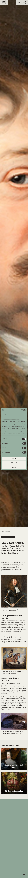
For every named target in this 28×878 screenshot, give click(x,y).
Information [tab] (14, 413)
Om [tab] (23, 413)
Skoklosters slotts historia (9, 529)
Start (2, 529)
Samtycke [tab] (5, 413)
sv (23, 2)
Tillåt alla (14, 458)
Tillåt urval (14, 463)
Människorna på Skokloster (20, 529)
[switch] (24, 443)
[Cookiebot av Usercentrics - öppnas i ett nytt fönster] (20, 410)
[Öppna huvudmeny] (24, 874)
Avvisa (14, 467)
